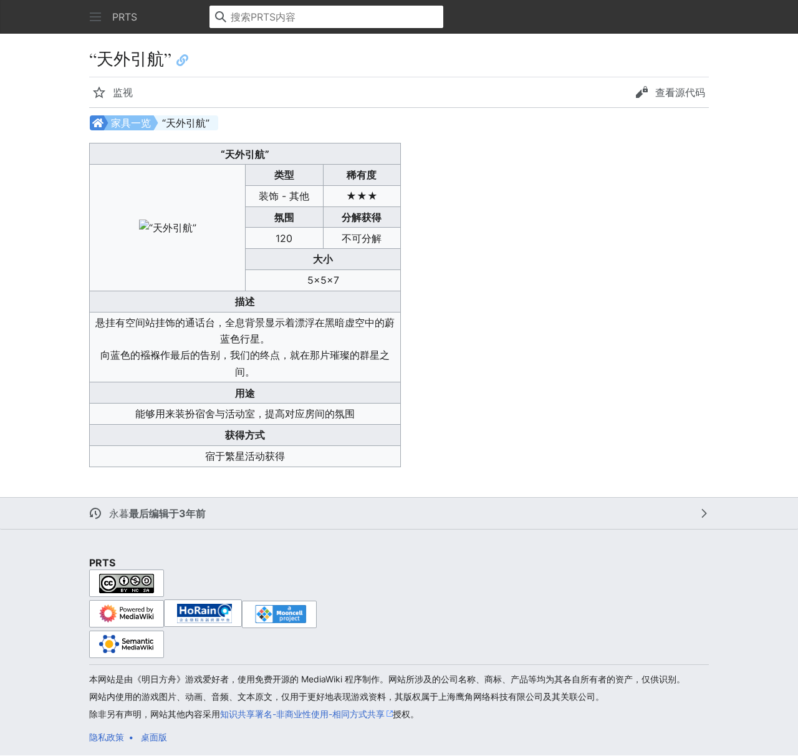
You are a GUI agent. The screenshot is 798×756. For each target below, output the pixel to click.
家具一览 (131, 123)
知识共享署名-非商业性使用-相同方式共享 (302, 714)
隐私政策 (106, 737)
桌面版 (154, 737)
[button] (95, 17)
